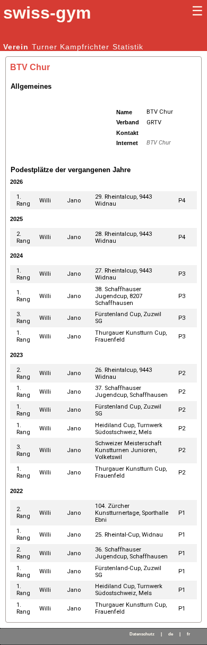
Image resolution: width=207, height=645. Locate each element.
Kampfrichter (84, 47)
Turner (44, 47)
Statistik (128, 47)
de (170, 634)
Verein (16, 47)
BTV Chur (158, 142)
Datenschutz (142, 634)
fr (188, 634)
